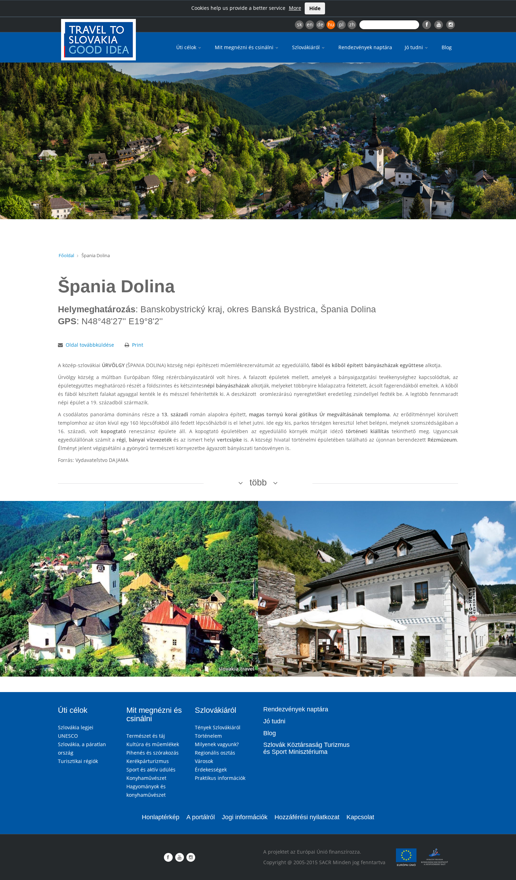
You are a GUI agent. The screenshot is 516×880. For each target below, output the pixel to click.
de (320, 24)
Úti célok (187, 47)
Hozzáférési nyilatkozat (306, 817)
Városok (204, 761)
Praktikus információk (220, 778)
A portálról (200, 817)
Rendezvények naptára (365, 47)
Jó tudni (414, 47)
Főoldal (66, 255)
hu (331, 24)
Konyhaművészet (146, 778)
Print (137, 344)
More (295, 8)
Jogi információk (244, 817)
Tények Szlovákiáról (217, 727)
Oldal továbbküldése (90, 344)
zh (352, 24)
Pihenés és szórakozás (152, 752)
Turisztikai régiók (78, 761)
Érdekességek (211, 769)
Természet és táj (145, 735)
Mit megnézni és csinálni (245, 47)
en (310, 24)
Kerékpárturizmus (147, 761)
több (258, 482)
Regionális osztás (215, 752)
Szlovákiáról (306, 47)
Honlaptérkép (160, 817)
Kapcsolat (360, 817)
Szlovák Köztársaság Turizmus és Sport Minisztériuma (306, 748)
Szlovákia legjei (75, 727)
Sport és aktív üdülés (151, 769)
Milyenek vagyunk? (217, 744)
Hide (314, 8)
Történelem (208, 735)
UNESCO (68, 735)
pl (341, 24)
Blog (447, 47)
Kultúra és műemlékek (152, 744)
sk (299, 24)
